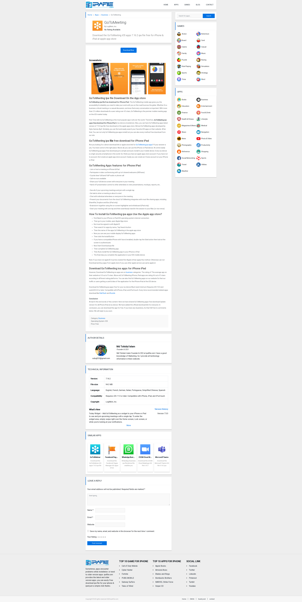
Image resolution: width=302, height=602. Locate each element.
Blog (198, 5)
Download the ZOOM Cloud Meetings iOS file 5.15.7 (145, 463)
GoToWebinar (95, 457)
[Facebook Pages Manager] (112, 449)
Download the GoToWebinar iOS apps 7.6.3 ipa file (95, 463)
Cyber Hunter (127, 570)
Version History (161, 409)
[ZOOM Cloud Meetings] (145, 449)
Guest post (202, 599)
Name (90, 510)
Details (95, 470)
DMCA (192, 599)
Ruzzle (112, 293)
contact (210, 5)
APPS (176, 5)
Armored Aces (161, 570)
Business (104, 15)
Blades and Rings (162, 574)
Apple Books (160, 566)
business (129, 272)
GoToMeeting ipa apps (144, 145)
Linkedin (192, 574)
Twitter (192, 570)
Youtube (192, 586)
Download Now (128, 50)
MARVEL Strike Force (164, 582)
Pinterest (193, 578)
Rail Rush (103, 293)
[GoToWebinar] (95, 449)
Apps (97, 15)
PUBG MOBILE (128, 578)
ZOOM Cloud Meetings (147, 457)
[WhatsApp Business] (129, 449)
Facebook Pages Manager (115, 457)
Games (187, 5)
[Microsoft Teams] (162, 449)
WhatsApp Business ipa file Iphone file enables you (129, 463)
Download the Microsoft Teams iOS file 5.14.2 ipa (162, 463)
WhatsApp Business (129, 457)
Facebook (193, 566)
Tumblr (192, 582)
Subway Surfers (128, 582)
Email (90, 517)
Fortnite (125, 574)
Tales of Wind (127, 586)
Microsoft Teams (161, 457)
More (128, 425)
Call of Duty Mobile (130, 566)
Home (166, 5)
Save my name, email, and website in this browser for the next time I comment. (122, 531)
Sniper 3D (159, 586)
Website (90, 524)
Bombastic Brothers (163, 578)
